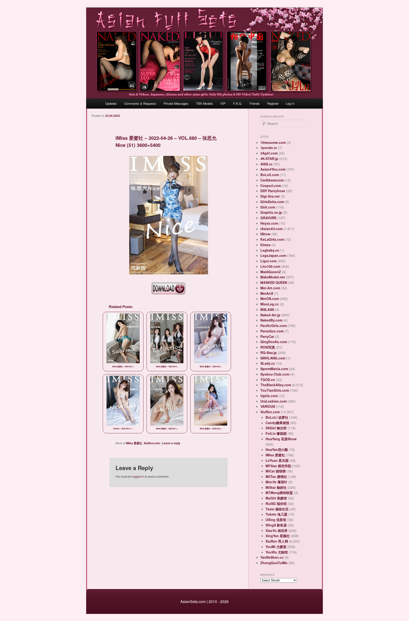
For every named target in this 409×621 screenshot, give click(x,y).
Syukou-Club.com (274, 374)
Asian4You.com (272, 169)
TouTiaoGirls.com (274, 390)
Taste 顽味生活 (277, 509)
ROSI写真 (267, 347)
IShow (265, 233)
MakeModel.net (272, 277)
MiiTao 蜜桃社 (276, 476)
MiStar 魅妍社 (276, 487)
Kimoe (265, 244)
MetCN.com (269, 298)
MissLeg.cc (269, 304)
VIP (223, 103)
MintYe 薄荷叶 (276, 482)
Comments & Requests (140, 103)
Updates (111, 103)
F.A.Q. (237, 103)
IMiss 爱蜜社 (134, 443)
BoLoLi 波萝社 (277, 417)
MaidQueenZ (270, 271)
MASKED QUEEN (273, 282)
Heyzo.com (269, 223)
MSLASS (267, 309)
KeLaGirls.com (272, 239)
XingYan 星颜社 (278, 535)
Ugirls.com (269, 395)
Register (273, 103)
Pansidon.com (272, 331)
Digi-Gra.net (270, 196)
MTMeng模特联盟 (279, 492)
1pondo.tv (268, 147)
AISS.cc (266, 164)
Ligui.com (268, 260)
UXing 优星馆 (276, 519)
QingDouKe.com (273, 341)
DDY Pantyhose (272, 190)
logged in (138, 476)
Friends (254, 103)
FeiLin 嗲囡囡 (276, 433)
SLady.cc (267, 363)
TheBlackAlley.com (275, 384)
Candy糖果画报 (277, 422)
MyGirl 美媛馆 (276, 498)
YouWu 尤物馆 (277, 552)
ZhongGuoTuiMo (274, 562)
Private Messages (176, 103)
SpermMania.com (274, 368)
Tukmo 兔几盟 (276, 514)
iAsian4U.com (271, 228)
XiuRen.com (152, 443)
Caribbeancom (272, 180)
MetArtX (266, 293)
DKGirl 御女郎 (276, 428)
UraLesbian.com (273, 401)
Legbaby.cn (269, 250)
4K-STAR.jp (269, 158)
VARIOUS (267, 406)
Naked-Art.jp (270, 315)
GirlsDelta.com (272, 201)
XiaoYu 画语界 (277, 530)
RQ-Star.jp (268, 352)
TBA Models (204, 103)
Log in (290, 103)
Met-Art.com (270, 288)
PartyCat (267, 336)
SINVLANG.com (272, 358)
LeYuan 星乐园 (277, 460)
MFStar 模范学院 (278, 465)
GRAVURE (268, 217)
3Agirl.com (269, 153)
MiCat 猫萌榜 (276, 471)
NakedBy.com (271, 320)
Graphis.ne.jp (271, 212)
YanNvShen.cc (272, 557)
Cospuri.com (270, 185)
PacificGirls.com (273, 325)
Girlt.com (267, 207)
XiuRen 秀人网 (277, 541)
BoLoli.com (269, 174)
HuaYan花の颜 (277, 449)
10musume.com (273, 142)
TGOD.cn (267, 379)
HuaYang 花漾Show (281, 438)
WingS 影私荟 (276, 525)
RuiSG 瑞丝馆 (276, 503)
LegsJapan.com (273, 255)
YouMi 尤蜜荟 (276, 546)
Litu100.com (270, 266)
